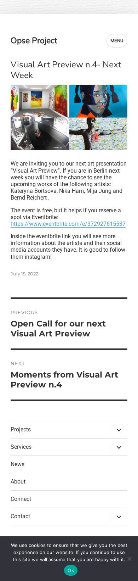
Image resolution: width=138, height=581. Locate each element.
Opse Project (34, 40)
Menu (116, 40)
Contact (20, 516)
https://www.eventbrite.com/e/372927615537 (68, 223)
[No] (129, 558)
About (18, 481)
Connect (21, 499)
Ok (71, 570)
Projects (21, 429)
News (17, 464)
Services (21, 446)
